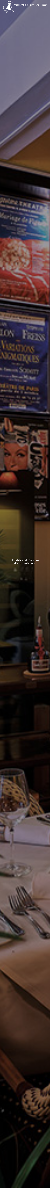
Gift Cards (35, 5)
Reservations (22, 5)
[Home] (9, 12)
